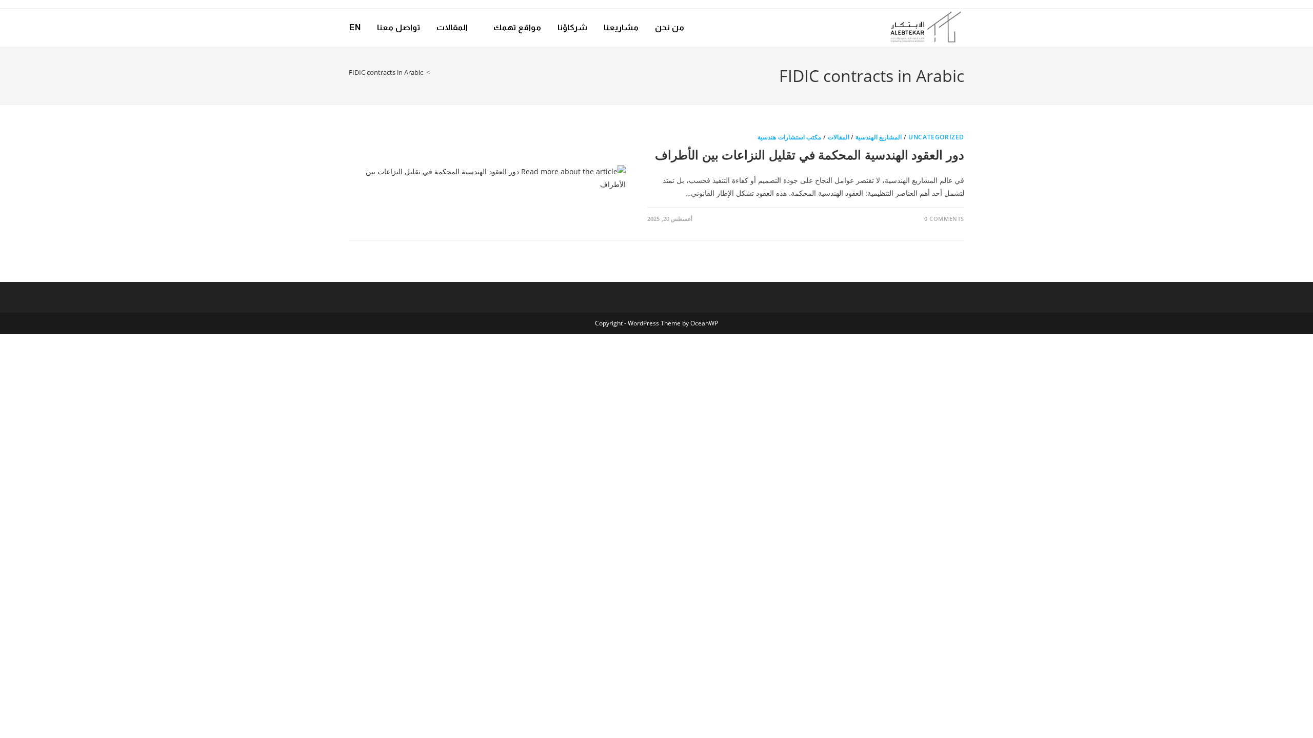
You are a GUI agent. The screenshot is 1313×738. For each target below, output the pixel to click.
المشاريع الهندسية (879, 137)
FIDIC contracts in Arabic (386, 72)
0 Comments (944, 218)
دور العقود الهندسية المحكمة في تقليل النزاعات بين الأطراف (809, 154)
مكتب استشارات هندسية (789, 137)
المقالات (838, 137)
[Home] (435, 72)
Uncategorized (936, 137)
